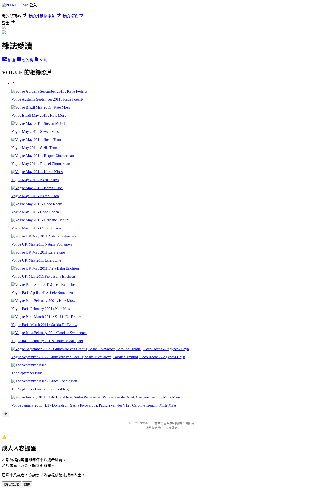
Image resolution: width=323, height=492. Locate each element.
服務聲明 (171, 428)
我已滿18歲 (11, 484)
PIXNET (144, 423)
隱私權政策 (153, 428)
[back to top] (5, 414)
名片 (43, 60)
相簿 (12, 60)
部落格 (28, 60)
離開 (27, 484)
